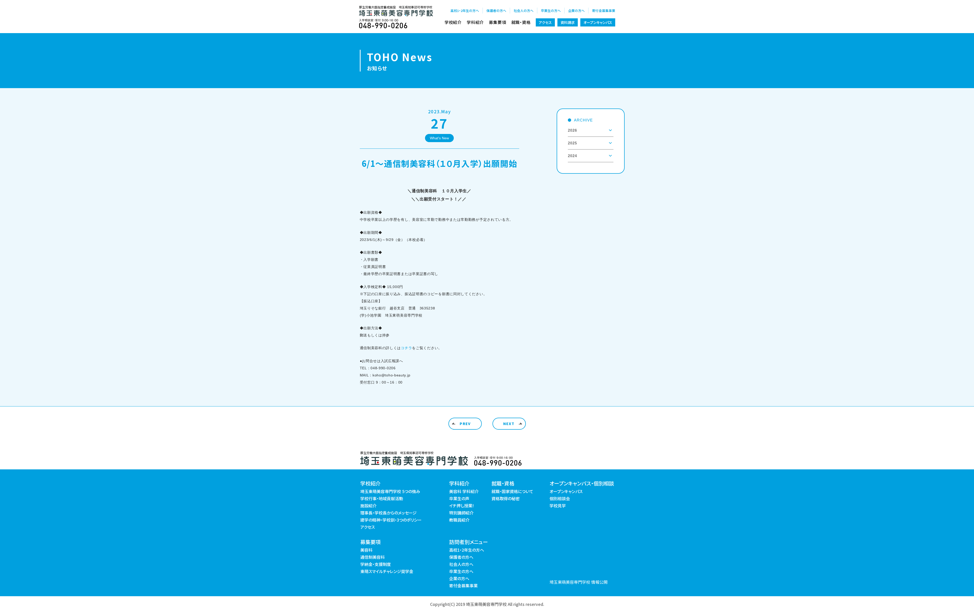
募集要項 (497, 22)
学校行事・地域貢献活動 (381, 498)
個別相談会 (560, 498)
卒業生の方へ (551, 10)
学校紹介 (453, 22)
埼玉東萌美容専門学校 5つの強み (390, 491)
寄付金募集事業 (603, 10)
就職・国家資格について (512, 491)
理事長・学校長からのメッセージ (388, 513)
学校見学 (558, 505)
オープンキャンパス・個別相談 (582, 483)
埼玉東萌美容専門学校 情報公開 (579, 582)
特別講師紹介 (461, 513)
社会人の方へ (523, 10)
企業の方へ (576, 10)
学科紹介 (475, 22)
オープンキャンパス (597, 22)
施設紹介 (368, 505)
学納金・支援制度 (375, 564)
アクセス (545, 22)
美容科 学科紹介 (464, 491)
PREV (465, 423)
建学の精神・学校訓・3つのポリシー (391, 520)
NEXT (509, 423)
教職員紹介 (459, 520)
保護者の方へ (496, 10)
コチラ (406, 348)
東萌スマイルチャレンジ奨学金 (386, 571)
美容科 (366, 550)
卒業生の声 (459, 498)
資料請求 (567, 22)
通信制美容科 (372, 557)
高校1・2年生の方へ (464, 10)
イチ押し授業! (461, 505)
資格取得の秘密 (505, 498)
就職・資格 (521, 22)
